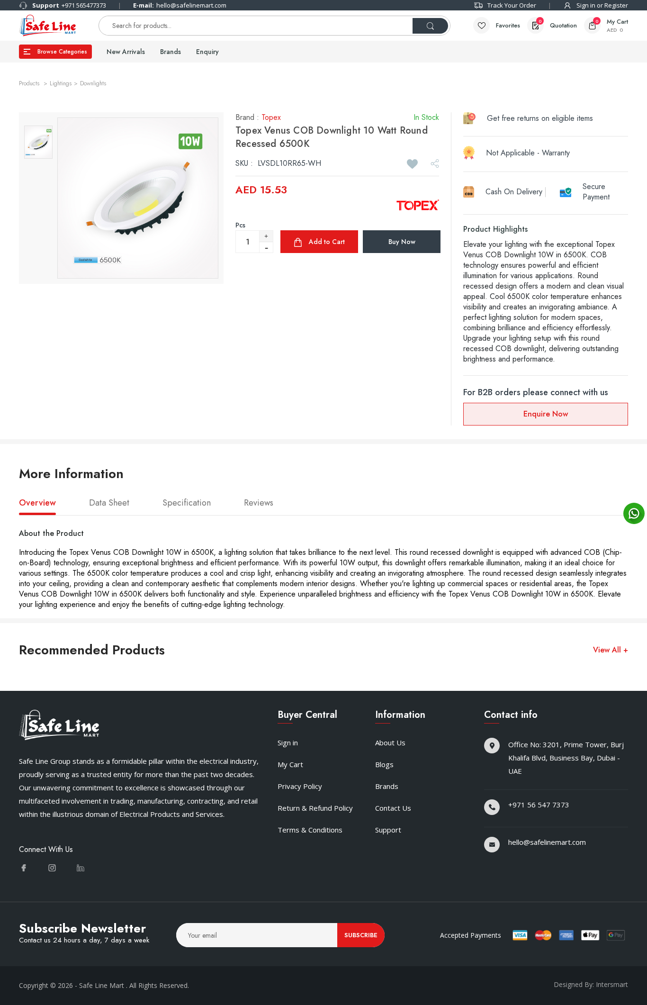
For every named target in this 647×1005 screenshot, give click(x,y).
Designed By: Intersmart (591, 984)
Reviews (258, 503)
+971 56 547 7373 (538, 804)
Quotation (558, 24)
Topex (271, 117)
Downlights (93, 83)
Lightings (61, 83)
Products (30, 83)
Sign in (288, 742)
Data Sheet (109, 503)
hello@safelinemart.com (179, 5)
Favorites (508, 25)
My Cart (290, 764)
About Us (390, 742)
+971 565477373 (69, 5)
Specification (186, 503)
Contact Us (393, 808)
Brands (170, 51)
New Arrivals (126, 51)
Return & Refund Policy (315, 808)
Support (388, 829)
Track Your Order (511, 5)
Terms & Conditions (310, 829)
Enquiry (207, 51)
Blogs (384, 764)
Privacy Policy (300, 786)
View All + (610, 650)
